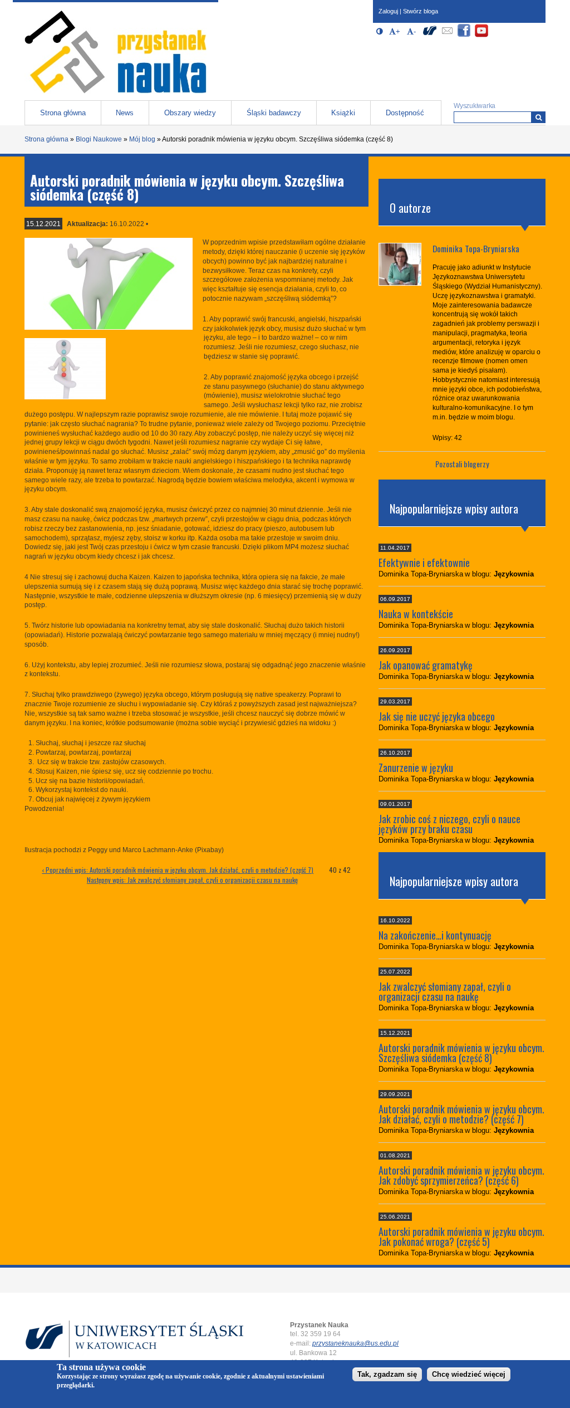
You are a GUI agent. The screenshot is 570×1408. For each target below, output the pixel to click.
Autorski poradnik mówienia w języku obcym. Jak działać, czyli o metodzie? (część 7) (461, 1114)
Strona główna (63, 113)
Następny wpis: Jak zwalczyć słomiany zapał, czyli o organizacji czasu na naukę (192, 879)
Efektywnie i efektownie (424, 562)
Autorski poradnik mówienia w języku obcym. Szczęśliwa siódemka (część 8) (461, 1052)
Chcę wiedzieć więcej (468, 1374)
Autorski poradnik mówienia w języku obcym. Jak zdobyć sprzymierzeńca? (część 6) (461, 1175)
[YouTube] (481, 35)
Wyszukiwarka (474, 106)
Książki (343, 113)
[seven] (107, 284)
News (125, 113)
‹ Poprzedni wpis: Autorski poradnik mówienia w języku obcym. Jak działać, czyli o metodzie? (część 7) (177, 869)
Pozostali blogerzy (462, 464)
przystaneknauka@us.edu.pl (355, 1343)
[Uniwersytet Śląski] (429, 35)
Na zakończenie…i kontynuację (435, 935)
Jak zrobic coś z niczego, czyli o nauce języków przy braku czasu (449, 823)
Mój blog (142, 139)
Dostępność (405, 113)
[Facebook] (464, 35)
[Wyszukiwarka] (539, 117)
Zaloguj (388, 11)
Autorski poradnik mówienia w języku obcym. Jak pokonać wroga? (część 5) (461, 1236)
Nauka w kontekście (416, 614)
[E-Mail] (447, 35)
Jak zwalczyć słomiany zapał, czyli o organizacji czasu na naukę (445, 991)
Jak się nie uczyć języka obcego (437, 716)
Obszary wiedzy (190, 113)
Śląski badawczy (274, 113)
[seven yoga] (65, 397)
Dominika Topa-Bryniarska (476, 248)
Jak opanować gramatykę (426, 665)
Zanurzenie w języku (416, 767)
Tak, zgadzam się (387, 1374)
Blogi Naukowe (99, 139)
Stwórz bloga (420, 11)
